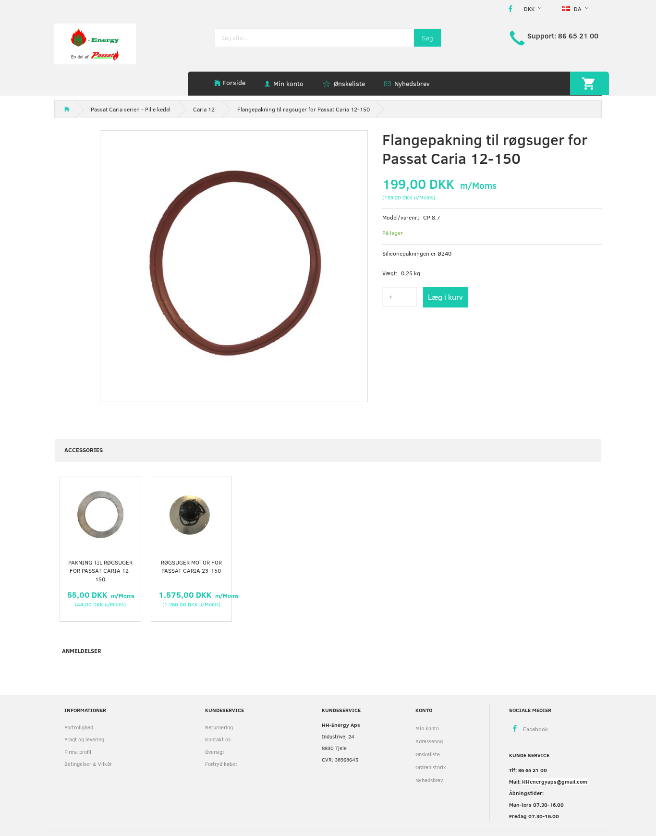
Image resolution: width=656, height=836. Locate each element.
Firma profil (77, 751)
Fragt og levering (84, 739)
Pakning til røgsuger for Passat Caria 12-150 (100, 570)
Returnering (219, 727)
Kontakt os (218, 739)
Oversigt (214, 751)
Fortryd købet (221, 763)
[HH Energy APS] (95, 43)
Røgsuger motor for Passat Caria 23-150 (191, 566)
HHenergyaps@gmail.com (554, 781)
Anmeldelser (81, 650)
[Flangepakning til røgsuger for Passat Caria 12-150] (234, 264)
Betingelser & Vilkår (88, 763)
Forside (233, 82)
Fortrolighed (78, 727)
